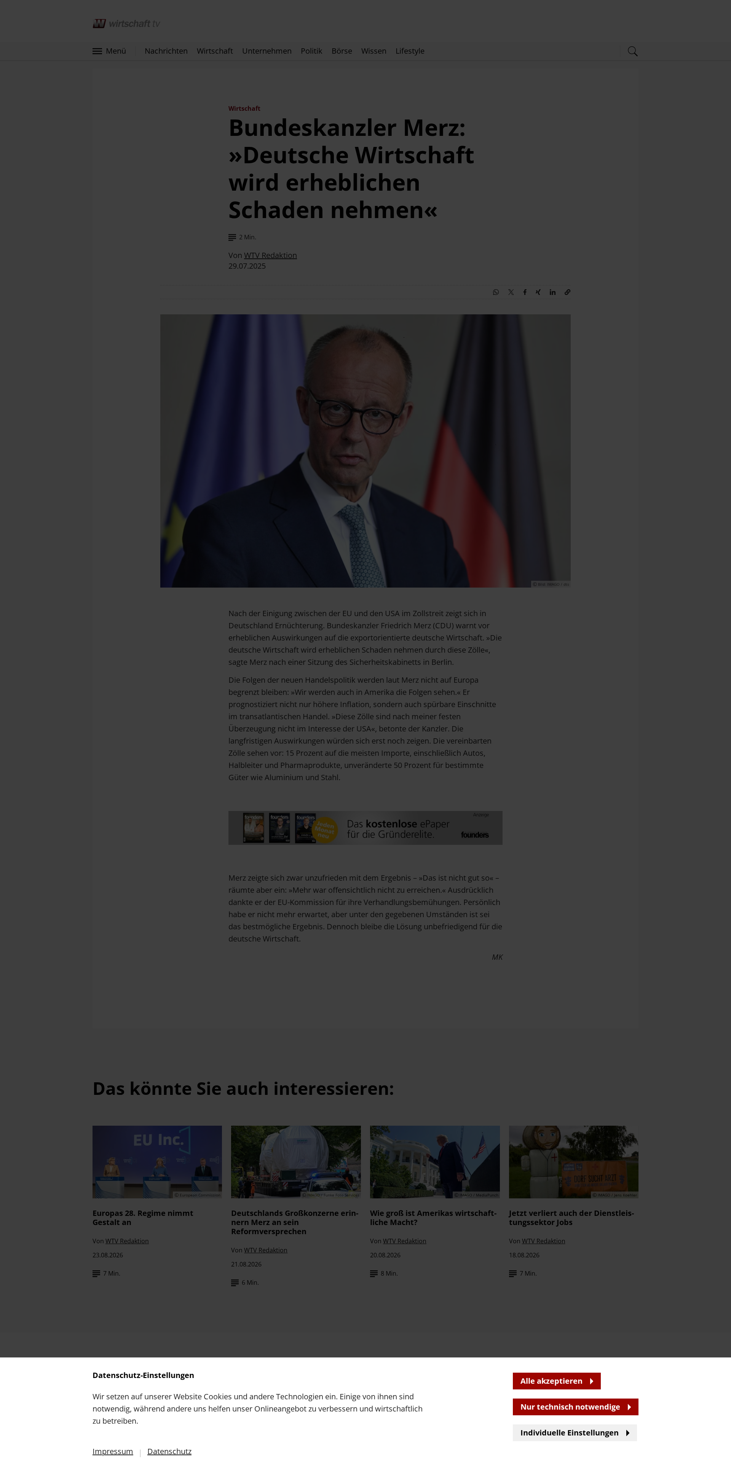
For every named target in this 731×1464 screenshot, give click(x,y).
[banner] (365, 732)
